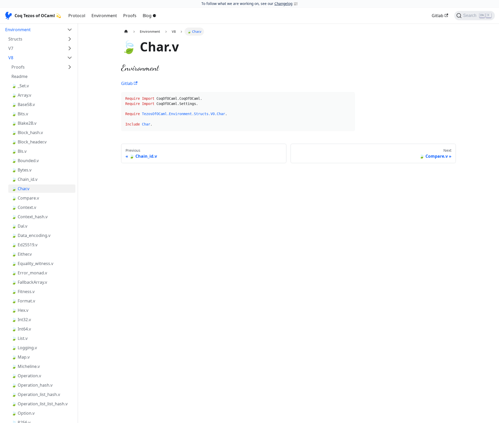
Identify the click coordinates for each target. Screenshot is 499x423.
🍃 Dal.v (19, 226)
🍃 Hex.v (19, 310)
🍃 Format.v (23, 301)
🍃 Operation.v (26, 376)
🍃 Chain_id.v (24, 179)
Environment (104, 15)
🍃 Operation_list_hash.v (35, 394)
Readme (19, 76)
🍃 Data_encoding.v (30, 235)
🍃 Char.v (20, 188)
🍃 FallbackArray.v (29, 282)
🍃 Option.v (23, 413)
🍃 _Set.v (20, 86)
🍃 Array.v (21, 95)
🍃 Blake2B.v (23, 123)
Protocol (76, 15)
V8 (10, 58)
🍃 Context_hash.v (29, 217)
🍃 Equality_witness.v (32, 263)
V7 (10, 48)
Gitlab (437, 15)
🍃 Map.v (20, 357)
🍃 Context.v (23, 207)
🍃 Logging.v (24, 348)
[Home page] (126, 32)
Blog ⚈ (149, 15)
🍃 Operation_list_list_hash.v (39, 404)
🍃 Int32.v (21, 319)
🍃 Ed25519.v (24, 245)
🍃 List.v (19, 338)
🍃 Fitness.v (23, 291)
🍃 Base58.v (23, 104)
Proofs (129, 15)
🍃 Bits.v (19, 114)
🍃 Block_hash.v (27, 132)
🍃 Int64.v (21, 329)
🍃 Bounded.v (25, 160)
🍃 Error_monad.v (29, 273)
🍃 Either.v (21, 254)
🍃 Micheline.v (25, 366)
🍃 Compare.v (25, 198)
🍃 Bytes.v (21, 170)
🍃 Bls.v (19, 151)
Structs (15, 39)
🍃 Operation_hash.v (31, 385)
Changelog (283, 3)
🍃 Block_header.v (29, 142)
